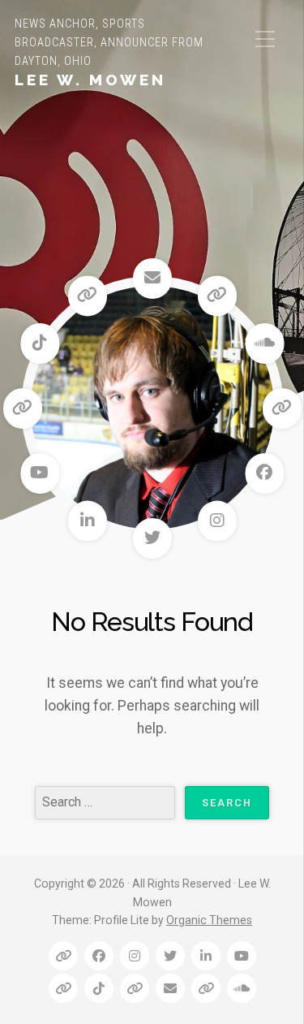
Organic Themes (209, 920)
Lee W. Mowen (90, 80)
